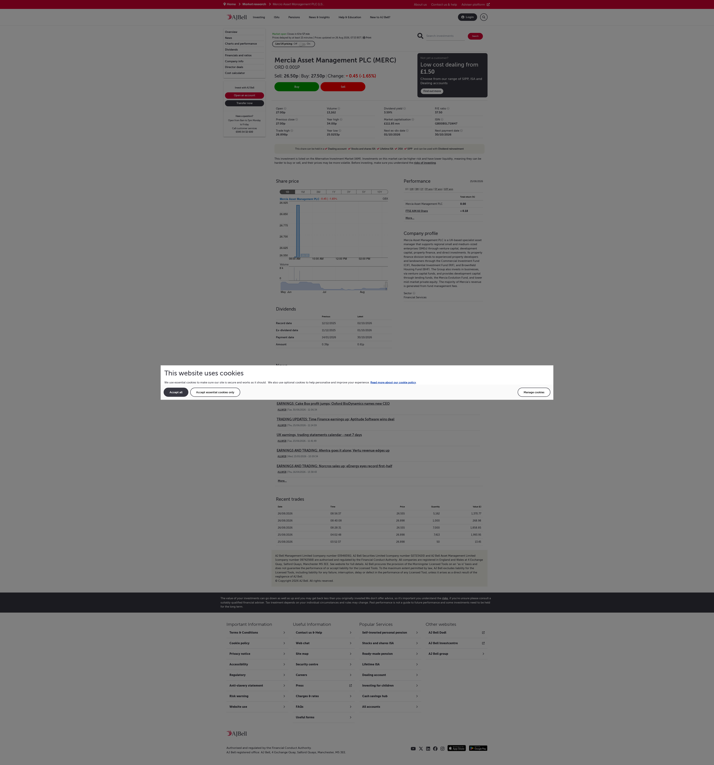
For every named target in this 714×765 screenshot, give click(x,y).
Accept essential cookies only (215, 392)
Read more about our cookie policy (393, 382)
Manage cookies (534, 392)
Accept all (176, 392)
